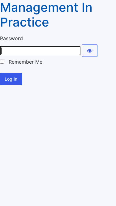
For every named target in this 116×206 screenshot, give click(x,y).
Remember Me (23, 62)
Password (11, 38)
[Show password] (89, 50)
